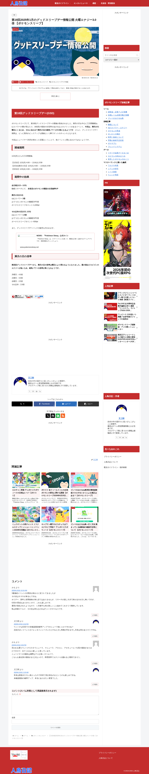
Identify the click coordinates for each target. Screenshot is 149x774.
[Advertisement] (55, 319)
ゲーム (16, 82)
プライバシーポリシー (112, 457)
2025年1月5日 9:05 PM (19, 645)
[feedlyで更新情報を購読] (36, 391)
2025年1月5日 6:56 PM (21, 624)
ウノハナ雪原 (113, 175)
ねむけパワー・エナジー (117, 128)
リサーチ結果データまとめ (118, 153)
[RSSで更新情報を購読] (40, 391)
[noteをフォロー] (33, 391)
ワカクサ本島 (113, 165)
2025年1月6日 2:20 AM (21, 672)
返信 (95, 615)
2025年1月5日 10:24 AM (19, 590)
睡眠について (113, 125)
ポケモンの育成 (114, 131)
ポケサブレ (112, 143)
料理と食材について (116, 137)
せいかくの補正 (114, 134)
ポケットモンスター (27, 82)
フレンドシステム (115, 147)
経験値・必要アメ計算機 (117, 112)
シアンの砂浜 (113, 169)
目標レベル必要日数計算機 (118, 115)
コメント (16, 694)
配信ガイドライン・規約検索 (115, 467)
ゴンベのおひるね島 (116, 118)
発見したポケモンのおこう (118, 159)
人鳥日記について (111, 462)
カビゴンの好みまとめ (116, 156)
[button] (88, 403)
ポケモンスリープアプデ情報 (59, 82)
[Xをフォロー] (29, 391)
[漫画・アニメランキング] (18, 296)
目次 (53, 96)
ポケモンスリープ (42, 82)
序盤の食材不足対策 (116, 140)
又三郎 (31, 378)
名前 (13, 717)
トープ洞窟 (112, 172)
